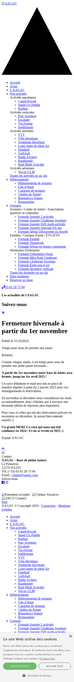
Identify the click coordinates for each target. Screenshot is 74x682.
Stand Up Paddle (29, 105)
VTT (21, 134)
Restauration (26, 202)
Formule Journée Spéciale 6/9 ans (40, 228)
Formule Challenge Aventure (37, 261)
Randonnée (25, 161)
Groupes (15, 205)
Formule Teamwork (31, 243)
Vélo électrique (28, 138)
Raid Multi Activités (31, 164)
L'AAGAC (17, 90)
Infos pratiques (19, 276)
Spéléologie (25, 127)
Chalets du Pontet (29, 194)
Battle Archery (27, 157)
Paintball (23, 149)
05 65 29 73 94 (15, 287)
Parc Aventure (27, 116)
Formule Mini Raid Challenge (37, 257)
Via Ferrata (25, 123)
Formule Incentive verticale (35, 269)
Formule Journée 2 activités (36, 216)
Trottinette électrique (31, 142)
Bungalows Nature (30, 198)
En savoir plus (47, 658)
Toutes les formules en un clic (29, 272)
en (5, 502)
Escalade (24, 120)
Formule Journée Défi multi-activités (41, 224)
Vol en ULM (26, 172)
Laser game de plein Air (33, 146)
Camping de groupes (31, 190)
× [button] (70, 636)
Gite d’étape (26, 187)
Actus (13, 86)
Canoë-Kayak (27, 101)
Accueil (15, 82)
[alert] (37, 657)
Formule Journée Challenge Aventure (42, 220)
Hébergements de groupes (35, 183)
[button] (37, 675)
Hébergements (19, 179)
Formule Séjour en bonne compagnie (42, 246)
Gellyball (24, 153)
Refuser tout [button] (54, 666)
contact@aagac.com (25, 475)
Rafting (23, 108)
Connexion (48, 505)
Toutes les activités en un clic (28, 175)
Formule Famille (28, 239)
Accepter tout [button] (19, 666)
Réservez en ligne (21, 280)
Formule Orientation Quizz (35, 254)
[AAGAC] (9, 3)
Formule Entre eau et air (33, 265)
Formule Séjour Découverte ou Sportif (43, 231)
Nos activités (18, 93)
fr (3, 502)
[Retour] (3, 313)
